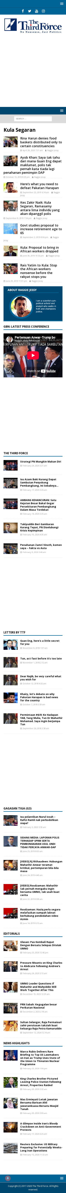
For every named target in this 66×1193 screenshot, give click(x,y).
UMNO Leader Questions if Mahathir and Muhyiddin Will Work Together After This (38, 986)
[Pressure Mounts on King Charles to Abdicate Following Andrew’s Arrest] (11, 966)
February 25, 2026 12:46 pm (35, 952)
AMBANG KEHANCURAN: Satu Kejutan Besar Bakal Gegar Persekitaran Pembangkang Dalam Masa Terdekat (38, 504)
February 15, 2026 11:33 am (35, 1154)
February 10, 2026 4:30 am (35, 534)
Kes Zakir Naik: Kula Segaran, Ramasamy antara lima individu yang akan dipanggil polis (40, 208)
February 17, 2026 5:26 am (35, 490)
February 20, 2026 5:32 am (35, 1089)
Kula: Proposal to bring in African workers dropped (39, 249)
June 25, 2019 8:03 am (33, 851)
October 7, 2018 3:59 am (34, 704)
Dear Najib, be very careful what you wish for (40, 678)
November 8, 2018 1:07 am (35, 648)
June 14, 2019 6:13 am (33, 923)
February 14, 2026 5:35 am (35, 513)
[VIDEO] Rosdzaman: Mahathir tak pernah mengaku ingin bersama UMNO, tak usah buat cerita (39, 890)
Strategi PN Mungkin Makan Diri (40, 461)
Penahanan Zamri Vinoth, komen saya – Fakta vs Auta (41, 546)
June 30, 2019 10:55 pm (33, 255)
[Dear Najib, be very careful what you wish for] (11, 680)
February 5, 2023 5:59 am (34, 827)
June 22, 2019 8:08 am (33, 899)
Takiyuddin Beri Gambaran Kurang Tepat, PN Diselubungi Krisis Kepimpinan (39, 527)
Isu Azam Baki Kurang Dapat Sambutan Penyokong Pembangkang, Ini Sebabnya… (39, 482)
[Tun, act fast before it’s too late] (11, 662)
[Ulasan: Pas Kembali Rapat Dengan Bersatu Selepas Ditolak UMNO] (11, 945)
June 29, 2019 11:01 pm (16, 281)
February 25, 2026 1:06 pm (35, 1068)
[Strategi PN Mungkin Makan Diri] (11, 465)
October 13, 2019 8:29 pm (18, 177)
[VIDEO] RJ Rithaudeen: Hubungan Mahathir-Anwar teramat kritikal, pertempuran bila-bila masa (41, 866)
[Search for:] (33, 118)
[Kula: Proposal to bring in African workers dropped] (11, 251)
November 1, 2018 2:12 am (35, 662)
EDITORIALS (12, 934)
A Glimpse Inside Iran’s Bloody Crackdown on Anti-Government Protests (40, 1126)
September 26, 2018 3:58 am (36, 728)
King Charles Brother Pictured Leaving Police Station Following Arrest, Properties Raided (40, 1082)
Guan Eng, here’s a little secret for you (39, 642)
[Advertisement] (33, 70)
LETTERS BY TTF (14, 632)
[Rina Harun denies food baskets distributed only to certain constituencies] (11, 141)
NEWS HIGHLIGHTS (17, 1043)
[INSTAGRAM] (43, 11)
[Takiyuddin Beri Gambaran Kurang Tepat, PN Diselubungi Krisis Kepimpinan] (11, 528)
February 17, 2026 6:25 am (35, 1134)
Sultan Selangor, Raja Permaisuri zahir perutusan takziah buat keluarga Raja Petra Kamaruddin (41, 1025)
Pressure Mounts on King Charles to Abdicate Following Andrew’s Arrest (41, 966)
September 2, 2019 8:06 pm (35, 237)
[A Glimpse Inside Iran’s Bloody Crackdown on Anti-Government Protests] (11, 1127)
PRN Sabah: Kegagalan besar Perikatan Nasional (38, 1006)
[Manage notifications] (8, 1178)
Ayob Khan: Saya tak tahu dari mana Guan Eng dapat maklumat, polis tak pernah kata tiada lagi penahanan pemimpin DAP (33, 165)
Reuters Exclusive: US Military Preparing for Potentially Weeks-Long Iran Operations (41, 1147)
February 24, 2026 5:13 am (35, 973)
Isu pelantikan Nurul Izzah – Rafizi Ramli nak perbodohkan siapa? (39, 820)
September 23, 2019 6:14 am (36, 192)
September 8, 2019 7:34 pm (19, 218)
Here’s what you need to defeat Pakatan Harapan (39, 186)
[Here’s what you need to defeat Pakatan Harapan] (11, 187)
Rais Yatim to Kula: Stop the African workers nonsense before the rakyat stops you (38, 271)
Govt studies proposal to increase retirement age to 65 (41, 229)
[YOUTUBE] (36, 11)
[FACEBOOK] (23, 11)
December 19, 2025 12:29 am (36, 994)
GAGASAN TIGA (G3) (18, 808)
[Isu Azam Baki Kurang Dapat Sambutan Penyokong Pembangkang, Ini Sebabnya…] (11, 483)
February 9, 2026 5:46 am (34, 552)
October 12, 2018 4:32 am (34, 683)
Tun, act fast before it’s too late (41, 658)
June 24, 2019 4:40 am (33, 875)
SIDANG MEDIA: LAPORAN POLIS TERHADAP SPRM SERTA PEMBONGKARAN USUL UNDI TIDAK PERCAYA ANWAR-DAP (39, 842)
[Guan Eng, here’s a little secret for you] (11, 644)
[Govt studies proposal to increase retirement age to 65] (11, 229)
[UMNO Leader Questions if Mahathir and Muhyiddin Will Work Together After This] (11, 987)
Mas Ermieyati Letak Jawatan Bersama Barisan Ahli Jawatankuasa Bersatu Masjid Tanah (39, 1104)
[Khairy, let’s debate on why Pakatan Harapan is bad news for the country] (11, 698)
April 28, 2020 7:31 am (33, 150)
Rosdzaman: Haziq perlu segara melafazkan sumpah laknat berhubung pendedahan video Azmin (40, 914)
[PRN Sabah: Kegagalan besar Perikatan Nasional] (11, 1008)
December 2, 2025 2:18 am (35, 1011)
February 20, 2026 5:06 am (35, 1113)
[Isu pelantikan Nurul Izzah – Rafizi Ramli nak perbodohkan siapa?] (11, 820)
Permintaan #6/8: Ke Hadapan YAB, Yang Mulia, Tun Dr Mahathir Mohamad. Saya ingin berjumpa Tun (41, 719)
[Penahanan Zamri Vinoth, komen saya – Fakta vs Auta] (11, 548)
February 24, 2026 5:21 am (35, 465)
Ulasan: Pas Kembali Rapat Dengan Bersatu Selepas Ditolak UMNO (40, 945)
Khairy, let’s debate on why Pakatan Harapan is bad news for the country (39, 697)
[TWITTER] (30, 11)
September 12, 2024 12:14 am (36, 1032)
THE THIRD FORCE (16, 453)
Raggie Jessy (53, 150)
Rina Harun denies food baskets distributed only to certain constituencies (41, 142)
